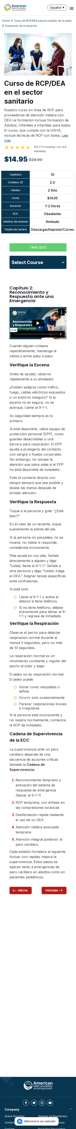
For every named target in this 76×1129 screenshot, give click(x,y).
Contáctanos (12, 1122)
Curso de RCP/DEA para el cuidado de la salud (42, 20)
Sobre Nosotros (14, 1116)
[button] (58, 7)
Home (6, 20)
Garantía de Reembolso (52, 1116)
